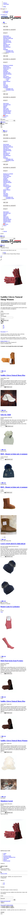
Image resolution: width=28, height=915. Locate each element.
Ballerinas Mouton (7, 110)
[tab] (14, 331)
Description (3, 331)
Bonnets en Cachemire (8, 65)
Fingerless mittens (7, 77)
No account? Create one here (7, 905)
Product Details (4, 341)
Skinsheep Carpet (7, 801)
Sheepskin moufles (7, 42)
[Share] (3, 325)
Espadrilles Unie (9, 50)
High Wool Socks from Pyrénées (12, 661)
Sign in (3, 236)
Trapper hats (6, 69)
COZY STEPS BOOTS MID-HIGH (13, 544)
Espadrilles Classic (10, 51)
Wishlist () (4, 14)
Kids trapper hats (7, 104)
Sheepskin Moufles (7, 73)
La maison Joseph (7, 855)
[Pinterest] (3, 328)
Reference (3, 342)
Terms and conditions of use (9, 857)
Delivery (5, 2)
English (6, 12)
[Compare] (4, 371)
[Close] (1, 127)
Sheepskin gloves (7, 40)
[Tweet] (3, 326)
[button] (5, 23)
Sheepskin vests (6, 44)
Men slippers (6, 45)
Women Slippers (6, 81)
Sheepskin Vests (6, 72)
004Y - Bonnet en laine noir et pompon (14, 454)
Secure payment (6, 860)
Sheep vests (5, 108)
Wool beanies (6, 35)
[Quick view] (5, 371)
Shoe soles (5, 85)
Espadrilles (5, 49)
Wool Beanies (6, 66)
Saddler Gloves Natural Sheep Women (14, 740)
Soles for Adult (6, 415)
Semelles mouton (7, 113)
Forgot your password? (5, 901)
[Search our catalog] (14, 120)
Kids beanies (6, 103)
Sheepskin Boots (6, 47)
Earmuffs (5, 70)
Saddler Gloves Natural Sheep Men (13, 375)
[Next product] (1, 256)
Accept (2, 912)
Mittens (4, 43)
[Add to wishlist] (2, 322)
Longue (7, 78)
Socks (4, 48)
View (2, 612)
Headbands (5, 71)
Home (4, 6)
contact (4, 853)
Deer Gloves (6, 39)
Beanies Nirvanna (7, 37)
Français (6, 11)
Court (7, 80)
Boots (4, 82)
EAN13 (2, 343)
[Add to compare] (2, 323)
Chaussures (5, 86)
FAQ (4, 854)
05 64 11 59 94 (4, 873)
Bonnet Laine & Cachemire (10, 606)
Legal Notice (6, 4)
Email (2, 895)
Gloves (4, 75)
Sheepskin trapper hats (8, 38)
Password (3, 898)
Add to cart (6, 320)
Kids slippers (6, 109)
